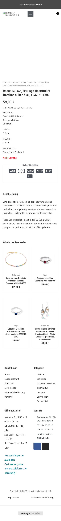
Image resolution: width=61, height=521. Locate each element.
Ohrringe (22, 82)
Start (5, 82)
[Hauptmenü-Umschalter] (30, 14)
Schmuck (13, 82)
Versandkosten (27, 108)
